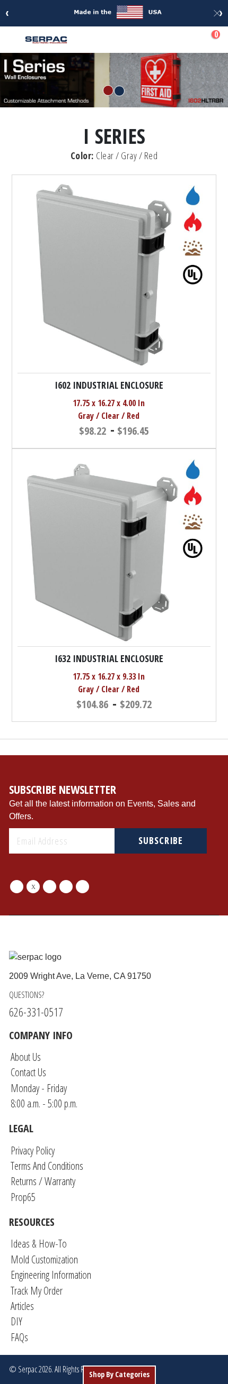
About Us (26, 1057)
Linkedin (66, 886)
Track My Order (37, 1291)
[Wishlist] (187, 40)
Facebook (16, 886)
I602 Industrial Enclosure (109, 385)
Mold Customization (44, 1259)
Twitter (33, 886)
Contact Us (28, 1072)
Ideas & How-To (39, 1243)
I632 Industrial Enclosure (109, 658)
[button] (205, 386)
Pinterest (49, 886)
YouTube (82, 886)
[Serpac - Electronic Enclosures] (46, 39)
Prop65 (23, 1197)
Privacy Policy (33, 1150)
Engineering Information (51, 1275)
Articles (22, 1306)
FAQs (19, 1337)
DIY (16, 1321)
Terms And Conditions (47, 1166)
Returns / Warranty (43, 1181)
